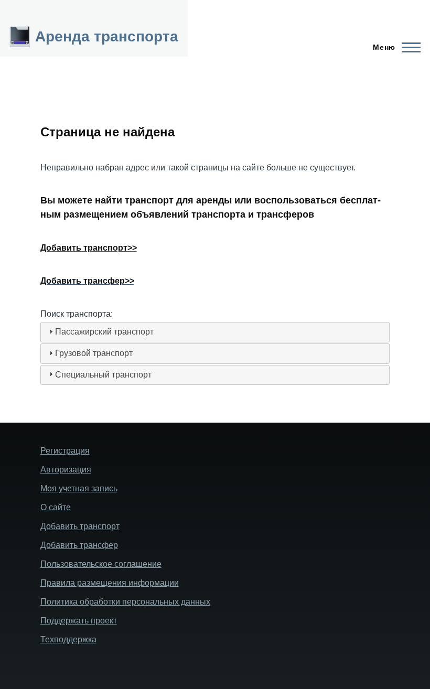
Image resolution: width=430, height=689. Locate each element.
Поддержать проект (78, 620)
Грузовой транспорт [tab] (94, 353)
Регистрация (65, 450)
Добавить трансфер (79, 545)
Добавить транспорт (80, 526)
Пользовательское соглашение (101, 563)
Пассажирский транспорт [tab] (104, 331)
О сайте (55, 507)
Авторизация (65, 469)
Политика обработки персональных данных (125, 601)
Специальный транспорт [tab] (103, 374)
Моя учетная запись (78, 488)
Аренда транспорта (106, 36)
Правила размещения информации (109, 582)
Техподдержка (68, 639)
